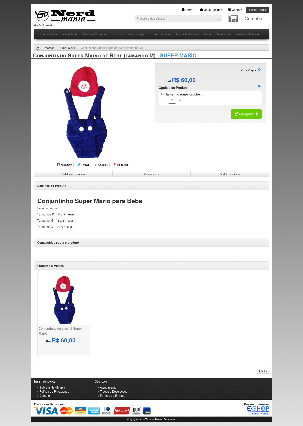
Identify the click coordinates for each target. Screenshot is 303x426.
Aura (80, 410)
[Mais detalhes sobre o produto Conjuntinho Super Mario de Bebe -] (64, 299)
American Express (94, 410)
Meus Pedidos (212, 10)
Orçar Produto (258, 9)
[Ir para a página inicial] (39, 48)
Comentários (151, 174)
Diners (106, 410)
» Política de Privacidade (53, 391)
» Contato (43, 395)
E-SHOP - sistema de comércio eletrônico (258, 410)
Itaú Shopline (147, 410)
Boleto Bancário (136, 410)
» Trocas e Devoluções (112, 391)
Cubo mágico (138, 34)
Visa (46, 410)
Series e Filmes (246, 34)
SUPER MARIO (178, 55)
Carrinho (253, 18)
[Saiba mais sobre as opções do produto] (259, 86)
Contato (236, 10)
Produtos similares (230, 174)
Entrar (189, 10)
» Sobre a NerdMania (51, 387)
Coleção (69, 34)
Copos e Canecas (94, 34)
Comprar (246, 113)
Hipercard (121, 410)
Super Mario (68, 47)
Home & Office (186, 34)
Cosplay (118, 34)
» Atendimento (106, 387)
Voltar (264, 371)
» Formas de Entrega (111, 395)
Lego (207, 34)
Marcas (222, 34)
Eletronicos (160, 34)
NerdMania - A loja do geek (64, 14)
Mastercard (66, 410)
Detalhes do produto (73, 174)
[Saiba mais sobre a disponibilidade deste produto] (259, 69)
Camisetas (47, 34)
